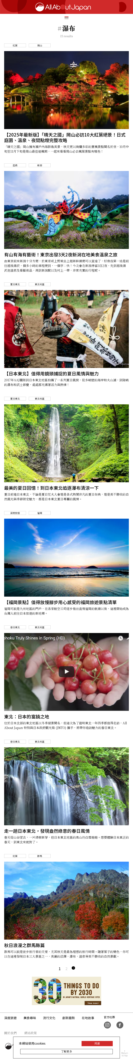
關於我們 (10, 1033)
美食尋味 (30, 1017)
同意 (97, 1043)
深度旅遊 (10, 1017)
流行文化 (49, 1017)
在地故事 (88, 1017)
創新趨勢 (68, 1017)
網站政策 (30, 1033)
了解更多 (66, 1051)
